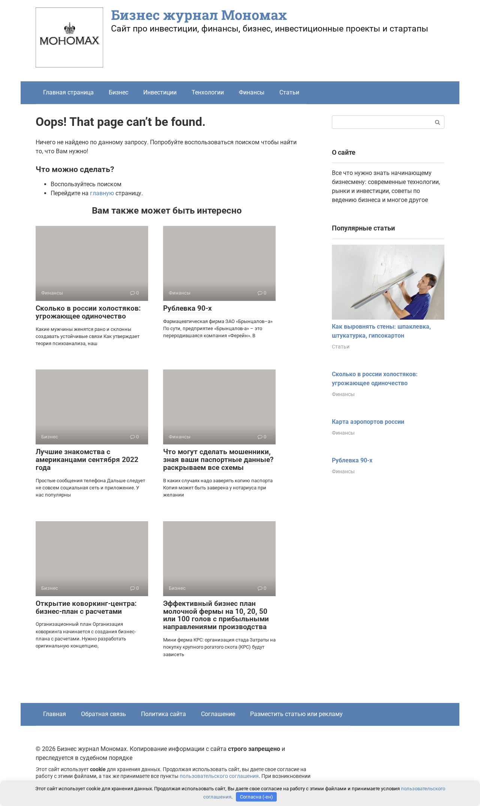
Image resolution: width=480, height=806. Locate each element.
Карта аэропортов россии (368, 421)
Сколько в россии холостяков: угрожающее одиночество (88, 312)
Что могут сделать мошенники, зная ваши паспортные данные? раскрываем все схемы (218, 459)
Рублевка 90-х (187, 308)
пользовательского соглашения (219, 776)
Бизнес (118, 92)
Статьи (289, 92)
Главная (54, 714)
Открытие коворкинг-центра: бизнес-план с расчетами (86, 607)
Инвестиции (160, 92)
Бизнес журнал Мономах (199, 15)
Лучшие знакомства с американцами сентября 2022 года (87, 459)
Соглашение (218, 714)
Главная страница (68, 92)
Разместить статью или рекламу (296, 714)
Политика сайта (163, 714)
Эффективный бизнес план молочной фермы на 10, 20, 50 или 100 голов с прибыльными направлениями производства (216, 615)
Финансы (251, 92)
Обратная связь (103, 714)
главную (102, 193)
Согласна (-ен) (256, 797)
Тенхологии (208, 92)
